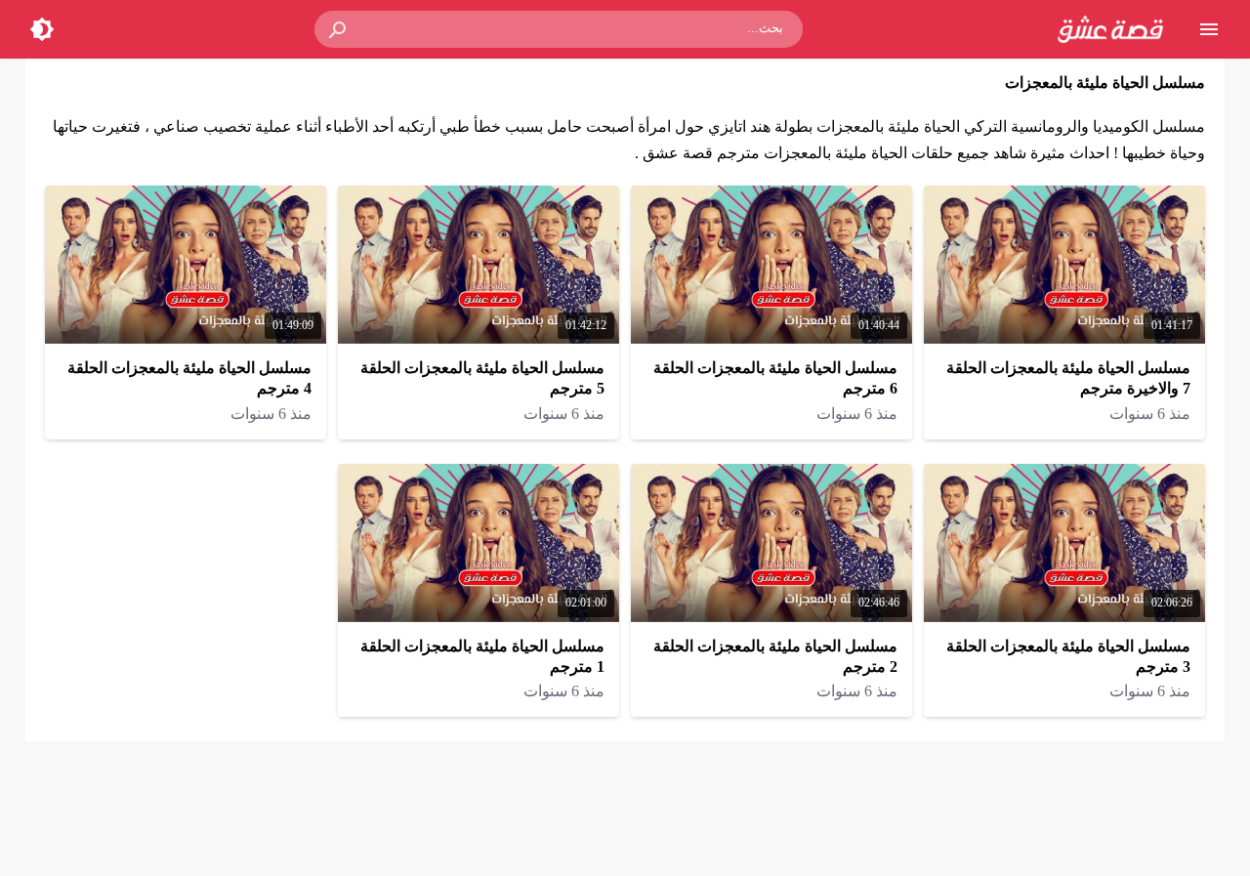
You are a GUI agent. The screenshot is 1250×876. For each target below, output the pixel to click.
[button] (338, 29)
